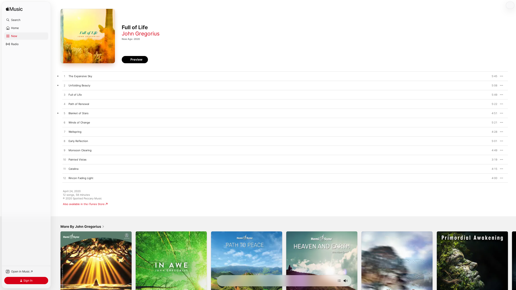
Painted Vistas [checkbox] (77, 159)
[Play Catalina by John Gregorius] (64, 169)
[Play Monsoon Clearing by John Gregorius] (64, 150)
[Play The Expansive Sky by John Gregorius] (64, 76)
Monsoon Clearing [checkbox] (80, 150)
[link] (82, 226)
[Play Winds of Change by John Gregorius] (64, 122)
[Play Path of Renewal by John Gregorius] (64, 104)
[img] (14, 9)
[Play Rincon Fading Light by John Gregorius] (64, 178)
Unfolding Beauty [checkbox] (79, 85)
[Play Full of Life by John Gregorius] (64, 95)
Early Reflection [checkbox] (78, 141)
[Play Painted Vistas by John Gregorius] (64, 160)
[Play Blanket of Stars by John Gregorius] (64, 113)
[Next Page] (512, 267)
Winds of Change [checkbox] (79, 122)
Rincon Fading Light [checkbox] (81, 178)
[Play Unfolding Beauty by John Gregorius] (64, 85)
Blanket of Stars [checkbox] (78, 113)
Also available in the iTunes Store (84, 204)
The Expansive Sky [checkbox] (80, 76)
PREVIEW (492, 76)
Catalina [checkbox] (73, 168)
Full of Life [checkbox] (75, 94)
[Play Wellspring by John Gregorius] (64, 132)
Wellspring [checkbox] (75, 131)
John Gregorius (141, 33)
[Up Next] (339, 281)
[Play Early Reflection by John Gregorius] (64, 141)
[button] (26, 20)
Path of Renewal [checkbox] (79, 104)
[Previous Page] (56, 267)
